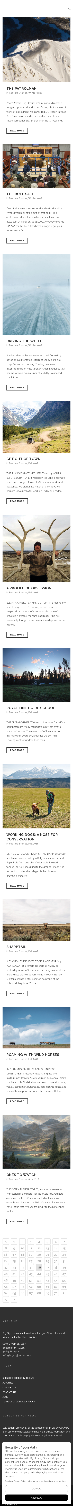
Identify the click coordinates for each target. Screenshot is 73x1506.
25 (14, 1261)
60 (39, 1287)
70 (56, 1293)
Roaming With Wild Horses (32, 1055)
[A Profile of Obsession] (36, 548)
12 (39, 1248)
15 (64, 1248)
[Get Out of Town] (36, 427)
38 (56, 1267)
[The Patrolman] (36, 49)
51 (30, 1280)
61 (47, 1287)
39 (64, 1267)
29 (47, 1261)
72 (5, 1299)
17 (14, 1254)
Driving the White (24, 341)
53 (47, 1280)
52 (39, 1280)
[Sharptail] (36, 920)
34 (22, 1267)
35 (30, 1267)
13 (47, 1248)
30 (56, 1261)
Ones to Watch (21, 1175)
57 (14, 1287)
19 (30, 1254)
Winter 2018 (35, 93)
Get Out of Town (23, 459)
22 (55, 1254)
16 (5, 1254)
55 (64, 1280)
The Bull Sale (20, 194)
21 (47, 1254)
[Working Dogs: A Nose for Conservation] (36, 796)
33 (14, 1267)
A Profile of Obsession (28, 588)
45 (47, 1274)
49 (14, 1280)
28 (39, 1261)
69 (47, 1293)
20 (39, 1254)
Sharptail (16, 947)
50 (22, 1280)
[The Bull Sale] (36, 166)
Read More (17, 131)
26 (22, 1261)
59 (31, 1287)
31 (64, 1261)
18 (22, 1254)
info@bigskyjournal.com (17, 1355)
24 (6, 1261)
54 (56, 1280)
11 (30, 1248)
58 (22, 1287)
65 (14, 1293)
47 (64, 1274)
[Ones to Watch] (36, 1142)
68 (39, 1293)
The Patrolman (21, 89)
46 (56, 1274)
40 (6, 1274)
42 (22, 1274)
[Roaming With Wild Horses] (36, 1027)
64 (6, 1293)
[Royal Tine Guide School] (36, 675)
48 (6, 1280)
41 (14, 1274)
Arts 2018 (33, 1179)
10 (22, 1248)
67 (31, 1293)
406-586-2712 (11, 1351)
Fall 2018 (33, 463)
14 (55, 1248)
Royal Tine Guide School (30, 708)
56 (6, 1287)
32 (5, 1267)
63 (64, 1287)
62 (56, 1287)
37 (47, 1267)
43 (31, 1274)
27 (30, 1261)
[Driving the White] (36, 294)
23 (64, 1254)
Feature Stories (18, 93)
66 (22, 1293)
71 (64, 1293)
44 (39, 1274)
